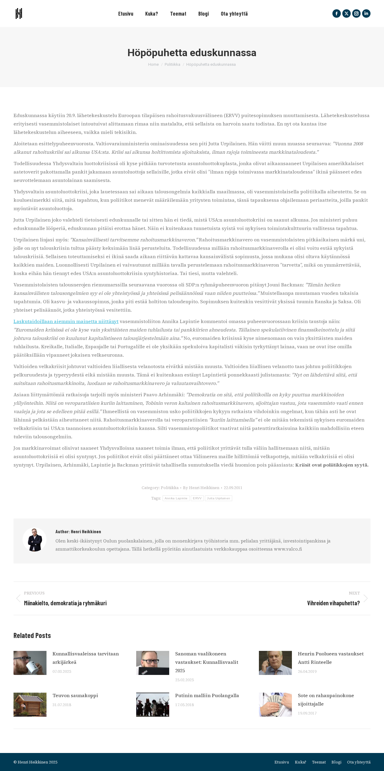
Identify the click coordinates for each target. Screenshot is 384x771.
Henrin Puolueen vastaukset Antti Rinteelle (331, 657)
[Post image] (30, 663)
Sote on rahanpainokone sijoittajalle (326, 699)
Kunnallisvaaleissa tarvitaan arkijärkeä (85, 657)
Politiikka (169, 487)
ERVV (197, 498)
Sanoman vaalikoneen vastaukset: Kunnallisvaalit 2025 (206, 662)
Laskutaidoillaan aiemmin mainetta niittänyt (66, 321)
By (201, 487)
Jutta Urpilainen (218, 498)
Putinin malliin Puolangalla (207, 695)
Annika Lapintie (176, 498)
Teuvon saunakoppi (75, 695)
